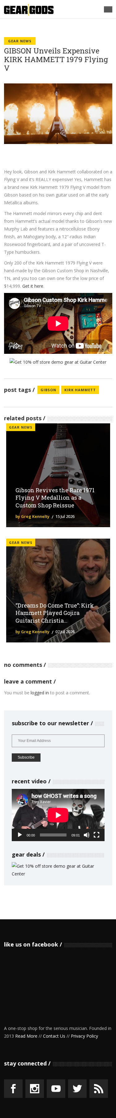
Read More (26, 1036)
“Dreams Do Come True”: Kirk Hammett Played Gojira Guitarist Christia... (54, 613)
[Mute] (87, 835)
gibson (48, 389)
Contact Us (54, 1036)
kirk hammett (80, 389)
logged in (40, 693)
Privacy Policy (84, 1036)
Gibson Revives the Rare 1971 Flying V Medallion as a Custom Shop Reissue (55, 497)
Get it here (32, 286)
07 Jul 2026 (65, 631)
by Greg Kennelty (32, 516)
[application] (58, 815)
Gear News (20, 41)
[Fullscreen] (96, 835)
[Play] (20, 835)
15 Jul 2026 (65, 516)
